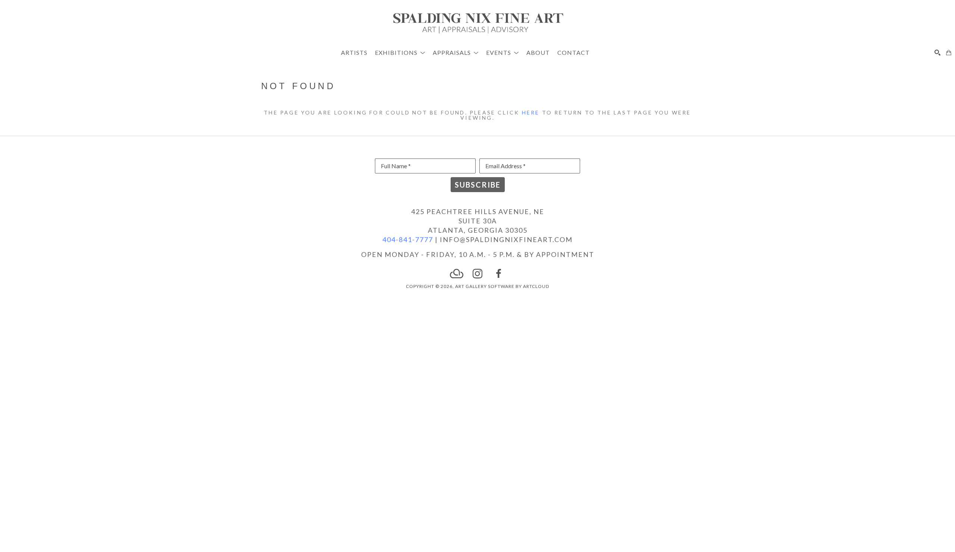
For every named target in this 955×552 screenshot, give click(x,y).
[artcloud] (456, 274)
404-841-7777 (407, 239)
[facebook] (498, 274)
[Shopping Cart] (948, 53)
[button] (400, 52)
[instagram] (477, 274)
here (531, 112)
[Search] (937, 53)
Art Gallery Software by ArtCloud (502, 286)
